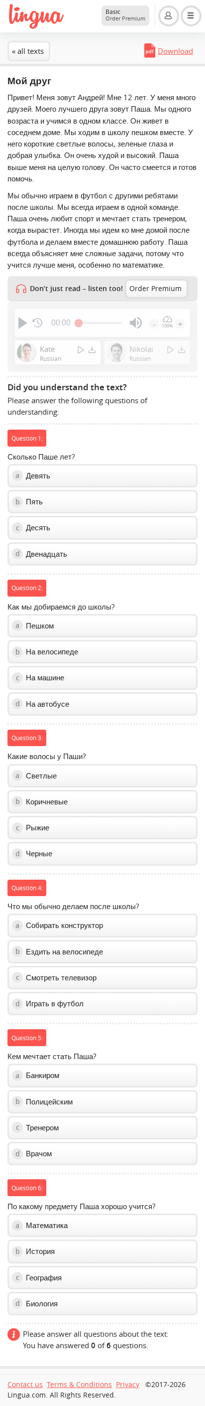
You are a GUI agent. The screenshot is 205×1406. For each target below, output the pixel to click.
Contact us (25, 1384)
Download (175, 51)
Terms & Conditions (79, 1384)
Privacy (127, 1384)
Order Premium (155, 288)
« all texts (28, 51)
